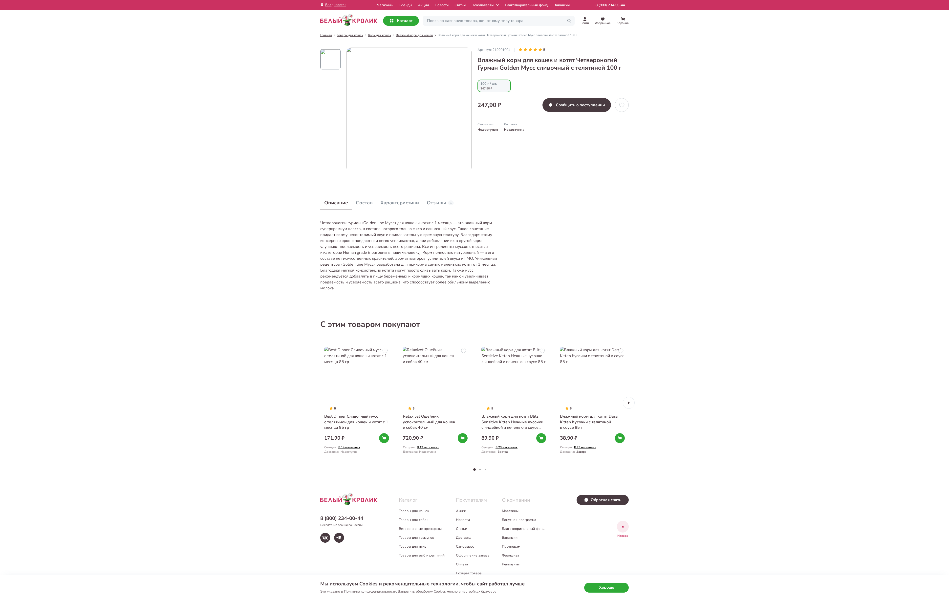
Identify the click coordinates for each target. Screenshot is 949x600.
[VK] (325, 538)
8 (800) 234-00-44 (610, 5)
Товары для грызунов (416, 537)
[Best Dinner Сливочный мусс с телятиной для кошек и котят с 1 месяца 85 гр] (356, 402)
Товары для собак (413, 519)
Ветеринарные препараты (420, 528)
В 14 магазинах (349, 447)
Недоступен (487, 129)
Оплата (462, 564)
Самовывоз (465, 546)
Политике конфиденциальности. (370, 591)
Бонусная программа (519, 519)
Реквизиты (510, 564)
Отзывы (439, 202)
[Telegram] (339, 538)
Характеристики (399, 202)
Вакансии (562, 5)
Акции (423, 5)
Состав (364, 202)
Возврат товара (469, 573)
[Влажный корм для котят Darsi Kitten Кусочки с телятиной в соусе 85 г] (592, 402)
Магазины (510, 511)
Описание (336, 202)
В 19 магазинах (428, 447)
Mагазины (385, 5)
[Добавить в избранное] (622, 105)
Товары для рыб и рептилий (422, 555)
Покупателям (483, 5)
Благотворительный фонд (526, 5)
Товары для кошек (414, 511)
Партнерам (511, 546)
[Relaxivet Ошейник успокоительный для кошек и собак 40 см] (435, 402)
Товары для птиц (412, 546)
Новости (442, 5)
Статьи (460, 5)
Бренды (405, 5)
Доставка (464, 537)
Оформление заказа (473, 555)
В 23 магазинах (507, 447)
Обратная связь (606, 500)
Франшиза (510, 555)
